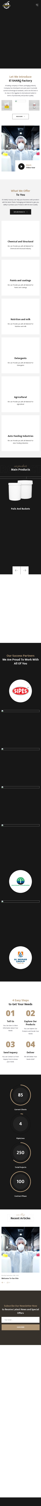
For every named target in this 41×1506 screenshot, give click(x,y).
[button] (16, 570)
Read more (19, 117)
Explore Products (19, 212)
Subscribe (20, 1327)
